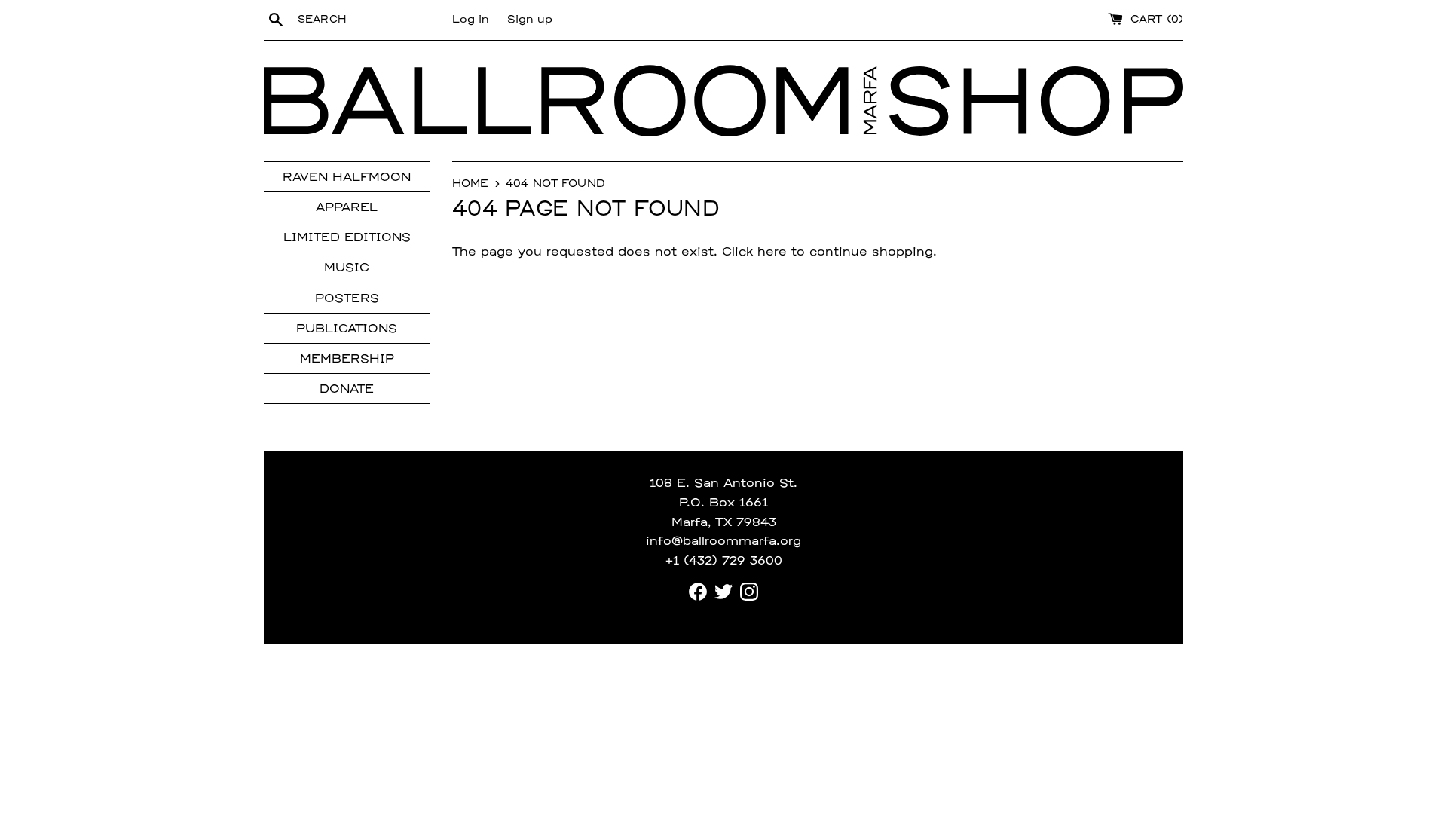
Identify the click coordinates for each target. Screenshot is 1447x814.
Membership (347, 359)
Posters (347, 299)
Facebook (698, 592)
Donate (347, 390)
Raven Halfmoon (347, 178)
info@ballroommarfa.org (723, 542)
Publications (346, 329)
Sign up (529, 20)
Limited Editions (347, 238)
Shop (1036, 101)
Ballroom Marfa (576, 101)
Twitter (723, 592)
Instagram (749, 592)
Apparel (347, 208)
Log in (470, 20)
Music (346, 268)
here (772, 252)
